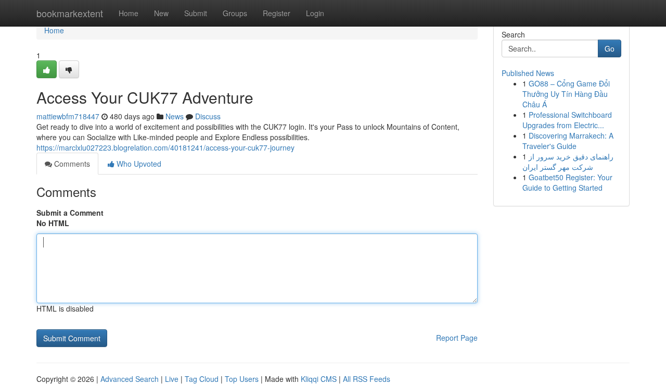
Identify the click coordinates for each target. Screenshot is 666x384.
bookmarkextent (69, 13)
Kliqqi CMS (319, 379)
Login (315, 13)
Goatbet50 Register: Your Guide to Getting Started (567, 182)
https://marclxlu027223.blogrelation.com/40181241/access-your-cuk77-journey (165, 147)
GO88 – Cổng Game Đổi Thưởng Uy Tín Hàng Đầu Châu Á (566, 93)
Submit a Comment (70, 212)
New (161, 13)
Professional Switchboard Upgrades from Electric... (567, 119)
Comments (71, 163)
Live (171, 379)
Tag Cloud (202, 379)
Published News (528, 73)
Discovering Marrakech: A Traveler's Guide (567, 140)
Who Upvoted (137, 163)
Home (128, 13)
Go (609, 48)
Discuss (208, 116)
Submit (195, 13)
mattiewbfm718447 (67, 116)
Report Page (457, 337)
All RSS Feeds (366, 379)
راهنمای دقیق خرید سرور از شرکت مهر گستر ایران (567, 161)
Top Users (242, 379)
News (174, 116)
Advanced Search (129, 379)
